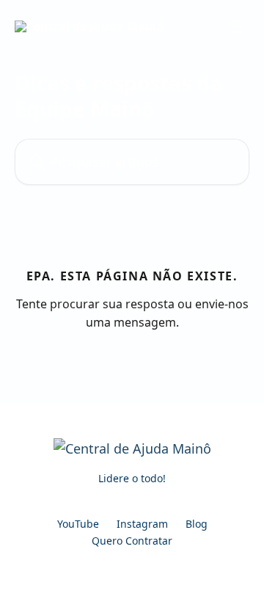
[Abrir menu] (236, 26)
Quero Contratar (132, 541)
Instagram (142, 524)
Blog (197, 524)
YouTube (78, 524)
